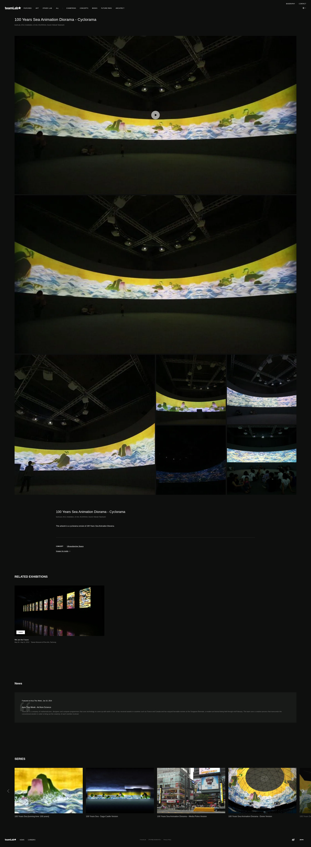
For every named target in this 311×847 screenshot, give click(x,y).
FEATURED (28, 8)
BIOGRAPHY (290, 4)
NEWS (22, 840)
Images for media (62, 551)
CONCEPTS (84, 8)
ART (37, 8)
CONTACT (302, 4)
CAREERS (31, 840)
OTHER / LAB (47, 8)
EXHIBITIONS (71, 8)
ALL (57, 8)
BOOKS (94, 8)
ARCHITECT (120, 8)
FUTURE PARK (106, 8)
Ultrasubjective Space (75, 546)
